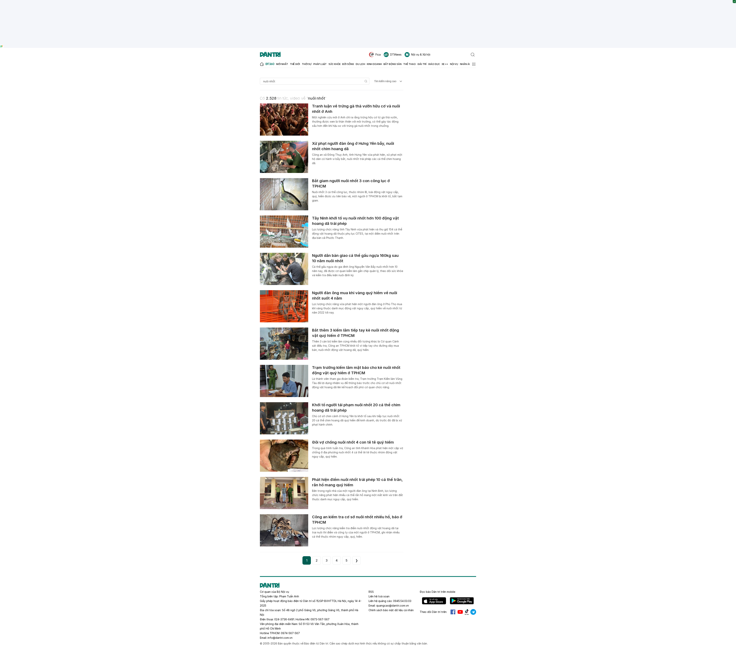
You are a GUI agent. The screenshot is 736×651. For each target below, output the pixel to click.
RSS (371, 591)
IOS (434, 600)
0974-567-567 (290, 633)
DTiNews (396, 54)
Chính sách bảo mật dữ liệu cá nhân (391, 610)
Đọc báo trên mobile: (438, 591)
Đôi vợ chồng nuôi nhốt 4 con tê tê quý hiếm (353, 442)
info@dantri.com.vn (280, 637)
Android (462, 600)
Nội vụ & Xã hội (420, 54)
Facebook (453, 612)
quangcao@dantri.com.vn (392, 605)
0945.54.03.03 (402, 601)
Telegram (473, 612)
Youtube (460, 612)
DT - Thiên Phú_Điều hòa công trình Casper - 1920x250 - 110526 (368, 1)
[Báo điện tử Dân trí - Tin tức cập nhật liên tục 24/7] (270, 54)
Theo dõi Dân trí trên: (433, 611)
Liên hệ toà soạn (379, 596)
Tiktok (467, 612)
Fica (378, 54)
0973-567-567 (319, 619)
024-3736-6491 (284, 619)
